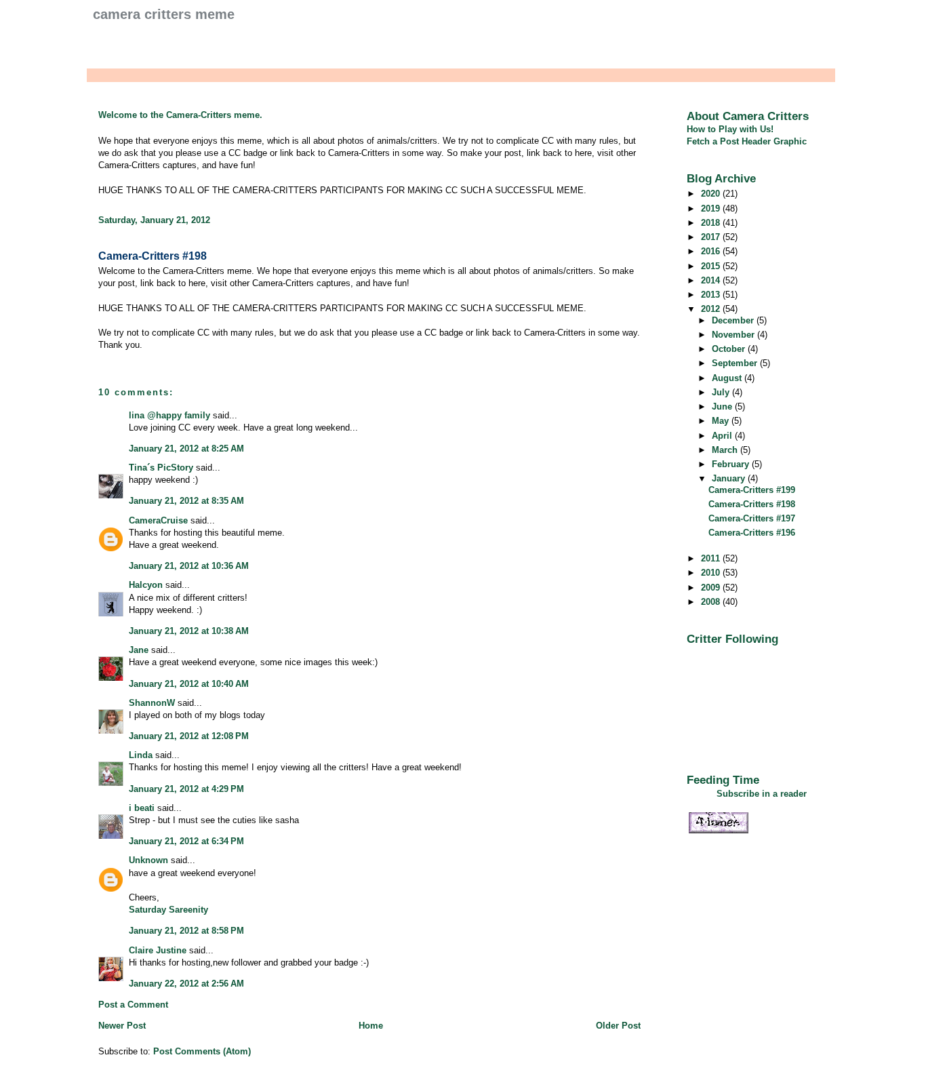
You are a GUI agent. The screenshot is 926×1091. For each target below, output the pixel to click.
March (726, 450)
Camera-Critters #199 (751, 490)
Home (371, 1025)
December (734, 320)
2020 (712, 194)
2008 (712, 602)
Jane (138, 650)
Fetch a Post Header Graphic (747, 141)
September (736, 363)
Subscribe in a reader (762, 794)
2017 (712, 237)
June (723, 406)
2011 (712, 558)
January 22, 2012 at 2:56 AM (186, 983)
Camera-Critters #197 (751, 518)
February (732, 464)
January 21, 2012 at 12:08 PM (189, 736)
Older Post (618, 1025)
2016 (712, 251)
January (730, 478)
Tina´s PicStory (161, 467)
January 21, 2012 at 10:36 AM (189, 566)
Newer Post (122, 1025)
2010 (712, 573)
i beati (142, 808)
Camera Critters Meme (164, 14)
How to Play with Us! (730, 129)
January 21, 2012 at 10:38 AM (189, 631)
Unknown (148, 860)
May (721, 421)
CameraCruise (158, 520)
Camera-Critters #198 (152, 256)
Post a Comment (133, 1004)
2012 (712, 309)
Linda (141, 755)
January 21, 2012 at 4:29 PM (186, 789)
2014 (712, 280)
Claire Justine (157, 950)
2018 (712, 223)
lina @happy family (169, 415)
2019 (712, 208)
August (728, 378)
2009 (712, 587)
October (730, 349)
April (723, 436)
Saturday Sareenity (168, 910)
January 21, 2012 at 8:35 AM (186, 501)
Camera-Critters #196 (751, 533)
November (734, 335)
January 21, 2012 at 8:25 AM (186, 448)
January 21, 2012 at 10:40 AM (189, 684)
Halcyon (146, 585)
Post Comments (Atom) (202, 1051)
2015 (712, 266)
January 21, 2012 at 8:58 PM (186, 931)
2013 (712, 295)
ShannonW (152, 703)
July (722, 392)
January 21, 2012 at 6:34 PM (186, 841)
